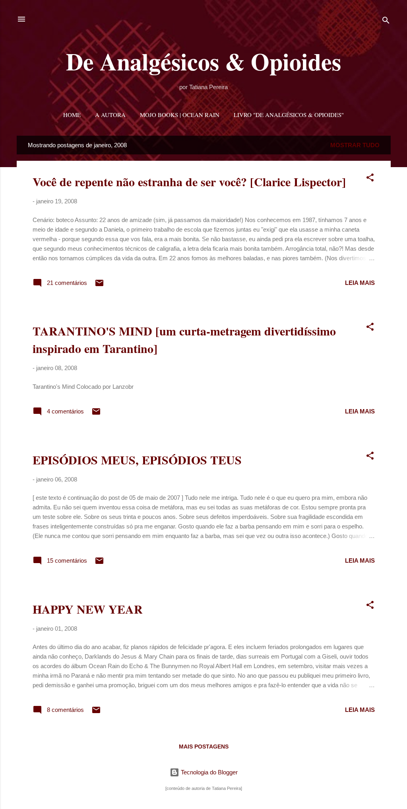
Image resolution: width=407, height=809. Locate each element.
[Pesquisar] (386, 22)
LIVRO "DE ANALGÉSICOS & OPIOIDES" (289, 115)
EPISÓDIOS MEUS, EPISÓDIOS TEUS (137, 459)
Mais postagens (204, 746)
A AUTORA (110, 115)
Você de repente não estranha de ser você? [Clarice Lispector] (189, 181)
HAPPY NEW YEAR (88, 609)
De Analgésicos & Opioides (203, 61)
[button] (370, 179)
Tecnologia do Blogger (208, 772)
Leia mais (360, 282)
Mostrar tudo (355, 145)
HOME (72, 115)
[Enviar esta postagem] (99, 285)
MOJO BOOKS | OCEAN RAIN (179, 115)
